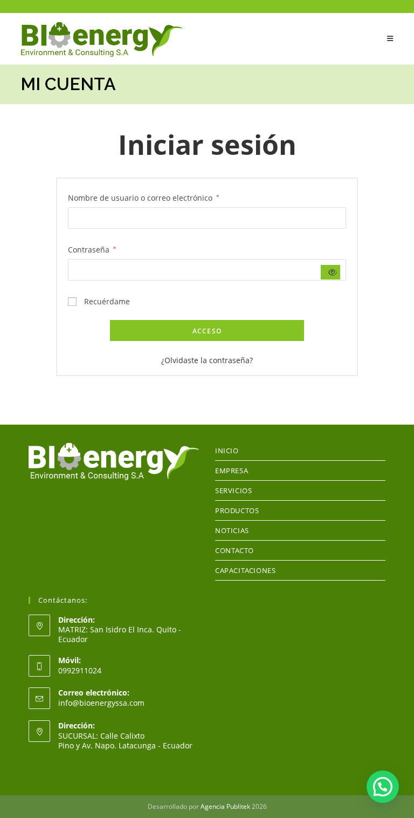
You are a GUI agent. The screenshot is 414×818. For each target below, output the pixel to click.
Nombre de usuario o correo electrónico (143, 197)
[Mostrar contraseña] (330, 272)
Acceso (207, 331)
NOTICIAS (232, 530)
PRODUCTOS (237, 510)
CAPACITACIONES (245, 570)
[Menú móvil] (390, 39)
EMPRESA (231, 470)
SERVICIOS (233, 490)
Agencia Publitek (225, 806)
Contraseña (92, 249)
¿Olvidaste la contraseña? (207, 360)
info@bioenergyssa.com (101, 703)
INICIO (227, 450)
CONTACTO (234, 550)
